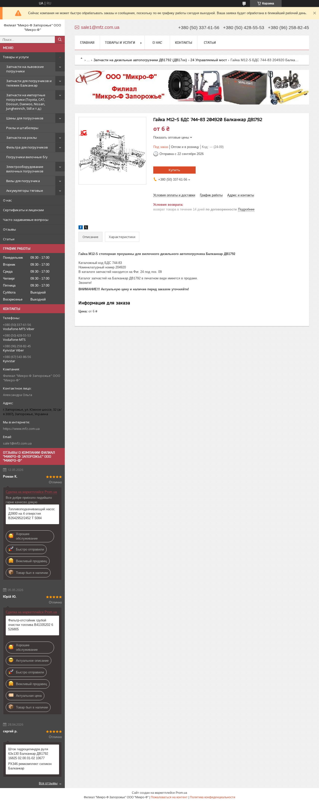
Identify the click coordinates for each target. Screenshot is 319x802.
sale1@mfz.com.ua (17, 443)
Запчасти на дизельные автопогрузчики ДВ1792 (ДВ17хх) (140, 60)
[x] (86, 228)
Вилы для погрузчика (23, 181)
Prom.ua (181, 793)
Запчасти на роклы (21, 137)
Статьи (8, 239)
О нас (7, 200)
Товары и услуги (16, 57)
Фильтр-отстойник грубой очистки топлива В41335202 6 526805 (30, 624)
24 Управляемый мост (208, 60)
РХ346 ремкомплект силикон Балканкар (30, 766)
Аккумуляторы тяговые (24, 190)
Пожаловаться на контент (169, 797)
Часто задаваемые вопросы (25, 219)
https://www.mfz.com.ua (21, 428)
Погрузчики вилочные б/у (27, 157)
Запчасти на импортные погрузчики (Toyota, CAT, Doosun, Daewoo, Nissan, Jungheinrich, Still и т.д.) (25, 102)
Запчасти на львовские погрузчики (25, 68)
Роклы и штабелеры (22, 128)
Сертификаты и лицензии (23, 210)
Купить (174, 170)
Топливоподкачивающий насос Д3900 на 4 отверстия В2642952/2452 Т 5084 (31, 513)
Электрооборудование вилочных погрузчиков (24, 168)
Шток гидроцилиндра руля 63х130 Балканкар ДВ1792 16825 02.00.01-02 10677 (28, 753)
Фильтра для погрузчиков (27, 147)
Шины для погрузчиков (24, 118)
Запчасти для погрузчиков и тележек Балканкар (29, 83)
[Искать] (60, 39)
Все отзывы (48, 783)
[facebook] (81, 228)
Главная (87, 43)
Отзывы (9, 229)
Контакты (183, 43)
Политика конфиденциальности (212, 797)
